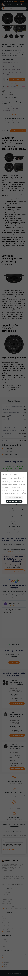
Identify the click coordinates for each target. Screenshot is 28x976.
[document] (14, 488)
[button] (25, 4)
